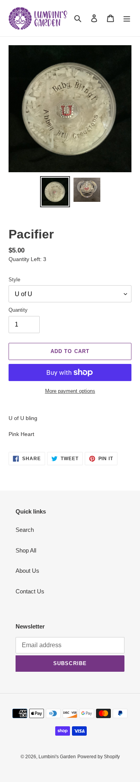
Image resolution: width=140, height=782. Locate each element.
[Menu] (127, 18)
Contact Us (30, 591)
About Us (27, 570)
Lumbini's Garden (57, 756)
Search (25, 529)
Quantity (18, 310)
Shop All (26, 550)
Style (14, 279)
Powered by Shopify (98, 756)
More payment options (70, 391)
